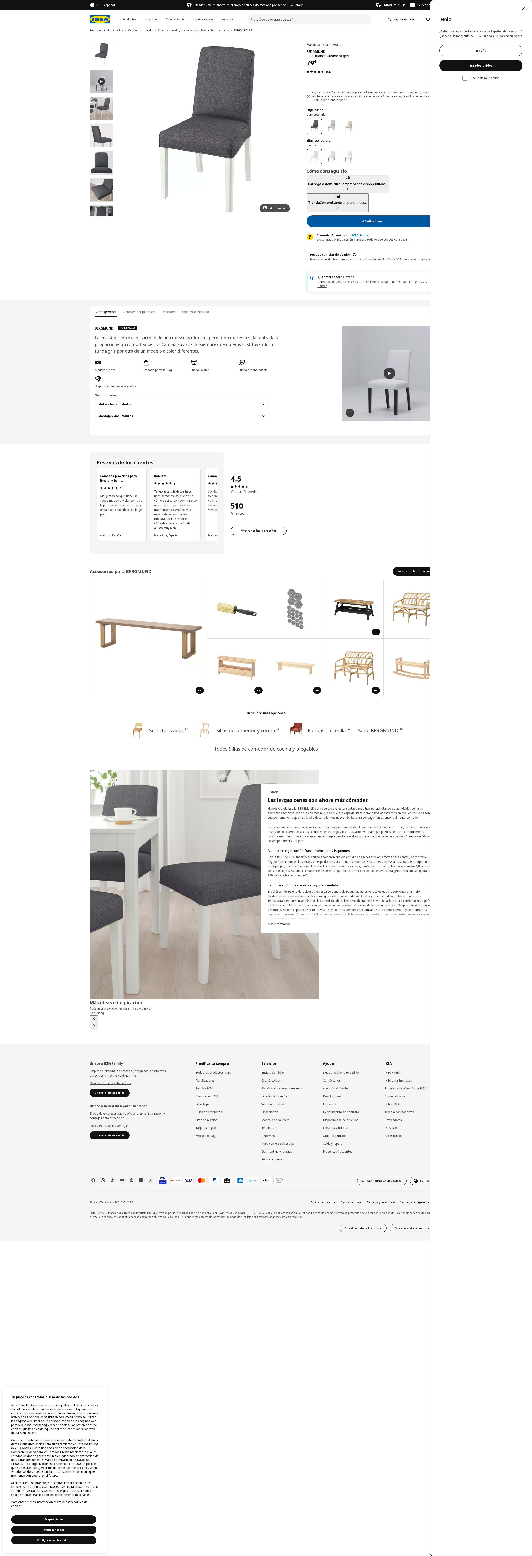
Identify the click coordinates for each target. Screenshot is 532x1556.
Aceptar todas (53, 1519)
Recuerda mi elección (485, 78)
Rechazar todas (53, 1529)
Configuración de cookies (54, 1540)
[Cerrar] (523, 9)
